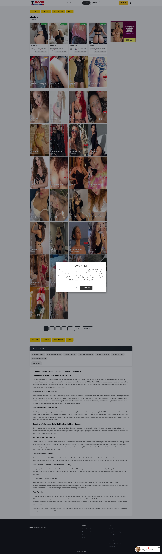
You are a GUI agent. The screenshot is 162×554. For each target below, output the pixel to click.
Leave (75, 288)
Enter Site (86, 288)
